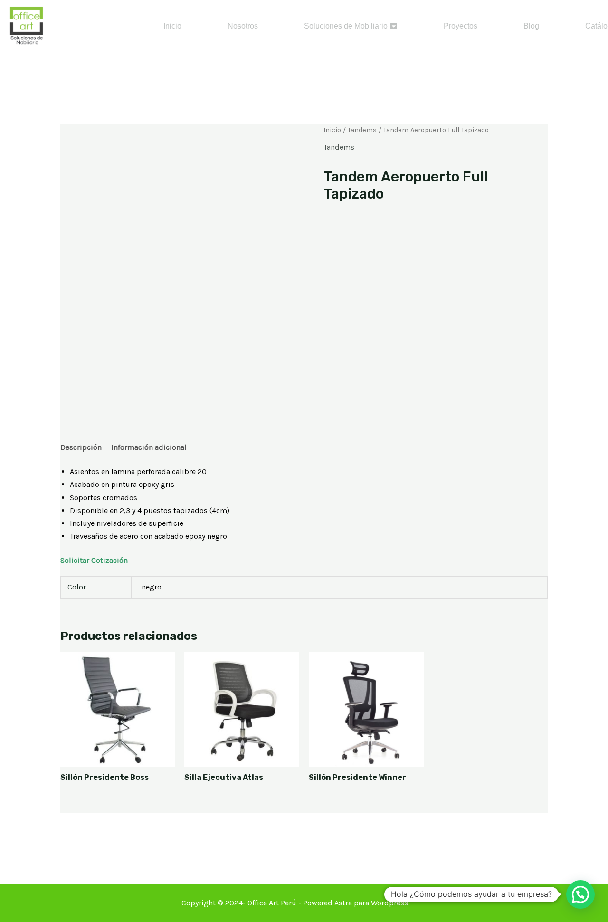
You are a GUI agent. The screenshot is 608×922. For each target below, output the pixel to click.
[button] (580, 894)
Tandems (362, 130)
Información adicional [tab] (149, 447)
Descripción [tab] (81, 447)
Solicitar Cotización (94, 560)
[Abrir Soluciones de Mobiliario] (394, 26)
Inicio (332, 130)
